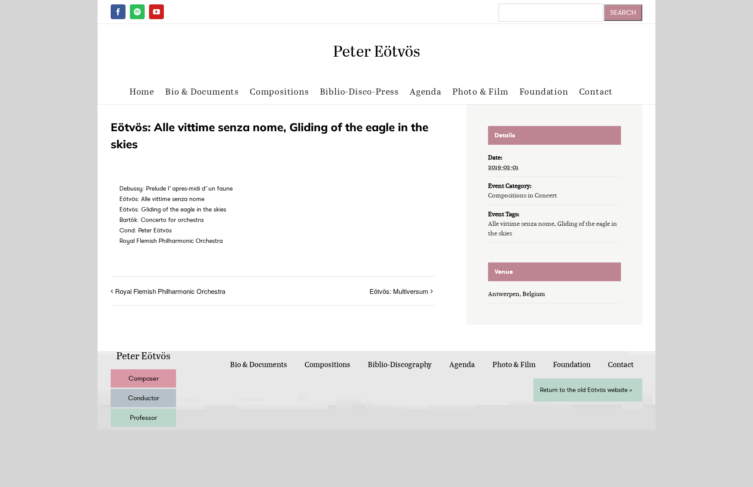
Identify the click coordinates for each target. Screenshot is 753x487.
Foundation (571, 364)
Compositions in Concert (522, 195)
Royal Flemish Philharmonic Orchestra (170, 291)
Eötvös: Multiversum (399, 291)
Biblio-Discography (400, 364)
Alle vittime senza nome (521, 223)
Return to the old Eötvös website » (586, 390)
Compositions (327, 364)
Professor (143, 417)
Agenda (462, 364)
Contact (621, 364)
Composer (144, 378)
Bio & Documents (258, 364)
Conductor (143, 398)
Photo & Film (514, 364)
